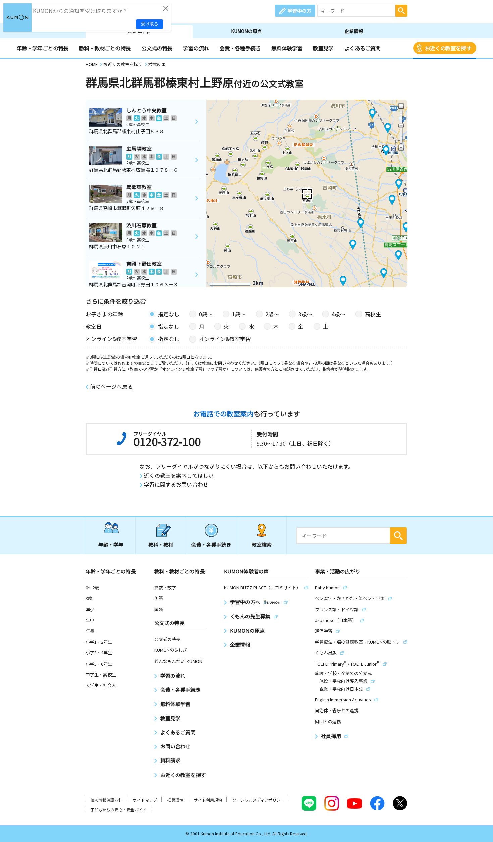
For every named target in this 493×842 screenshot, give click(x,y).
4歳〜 (338, 314)
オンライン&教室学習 (225, 339)
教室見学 (323, 48)
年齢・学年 (110, 544)
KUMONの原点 (246, 31)
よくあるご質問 (362, 48)
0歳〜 (206, 314)
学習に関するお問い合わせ (176, 484)
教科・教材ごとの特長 (105, 48)
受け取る (149, 24)
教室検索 (262, 544)
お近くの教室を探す (448, 48)
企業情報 (353, 31)
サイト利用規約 (208, 800)
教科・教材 (160, 544)
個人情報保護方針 (106, 800)
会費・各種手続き (240, 48)
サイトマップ (145, 800)
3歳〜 (305, 314)
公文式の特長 (156, 48)
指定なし (168, 314)
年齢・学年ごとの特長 (42, 48)
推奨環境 (175, 800)
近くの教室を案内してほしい (179, 475)
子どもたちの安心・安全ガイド (118, 809)
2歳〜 (272, 314)
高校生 (373, 314)
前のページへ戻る (111, 386)
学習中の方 (299, 10)
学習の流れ (196, 48)
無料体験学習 (286, 48)
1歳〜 (239, 314)
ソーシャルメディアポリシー (258, 800)
